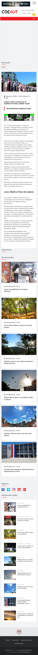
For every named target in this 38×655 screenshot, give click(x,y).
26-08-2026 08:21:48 (10, 430)
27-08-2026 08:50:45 (10, 394)
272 (19, 286)
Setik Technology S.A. (24, 652)
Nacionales (20, 503)
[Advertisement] (19, 42)
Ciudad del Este (26, 640)
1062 (7, 98)
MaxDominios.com (26, 650)
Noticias (16, 640)
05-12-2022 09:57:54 (25, 96)
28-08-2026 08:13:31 (10, 358)
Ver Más (3, 66)
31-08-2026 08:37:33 (10, 286)
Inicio (8, 640)
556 (19, 430)
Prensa (15, 96)
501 (19, 394)
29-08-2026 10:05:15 (10, 322)
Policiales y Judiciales (23, 516)
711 (19, 466)
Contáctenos (19, 643)
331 (19, 322)
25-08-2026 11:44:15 (10, 466)
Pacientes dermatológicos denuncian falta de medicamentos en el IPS (19, 470)
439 (19, 358)
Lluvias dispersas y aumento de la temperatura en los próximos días (25, 615)
